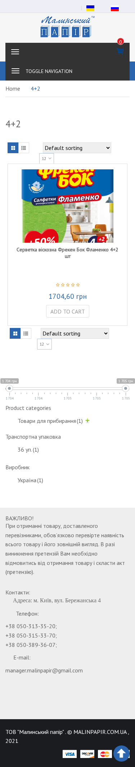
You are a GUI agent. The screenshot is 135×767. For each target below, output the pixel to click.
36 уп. (28, 449)
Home (12, 88)
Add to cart (67, 311)
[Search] (120, 71)
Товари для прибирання (50, 420)
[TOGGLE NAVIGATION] (15, 71)
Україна (30, 480)
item (120, 42)
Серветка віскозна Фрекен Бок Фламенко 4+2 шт (67, 252)
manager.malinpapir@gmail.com (44, 670)
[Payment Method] (69, 753)
